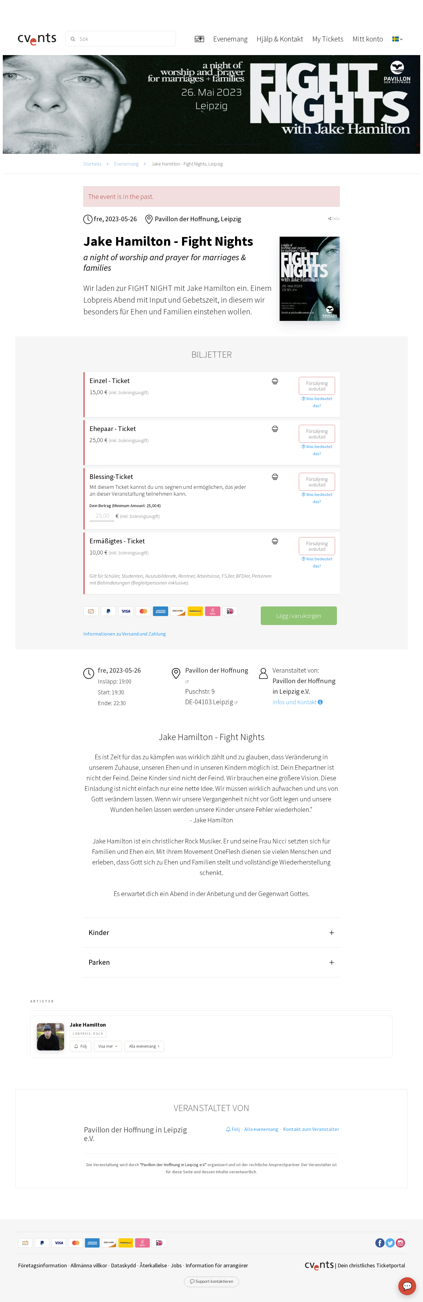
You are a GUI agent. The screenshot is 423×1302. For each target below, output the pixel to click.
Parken (99, 962)
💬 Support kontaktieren (211, 1282)
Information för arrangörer (216, 1265)
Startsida (92, 164)
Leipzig (223, 701)
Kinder (99, 932)
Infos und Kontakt (295, 702)
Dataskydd (123, 1265)
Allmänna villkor (89, 1265)
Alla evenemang (142, 1046)
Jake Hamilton (88, 1024)
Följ (84, 1046)
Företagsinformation (42, 1265)
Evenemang (126, 164)
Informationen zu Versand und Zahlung (124, 634)
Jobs (176, 1265)
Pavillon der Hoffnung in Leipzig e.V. (135, 1134)
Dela (335, 218)
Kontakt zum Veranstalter (311, 1129)
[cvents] (38, 38)
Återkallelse (153, 1265)
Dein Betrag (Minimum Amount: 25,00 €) (125, 505)
